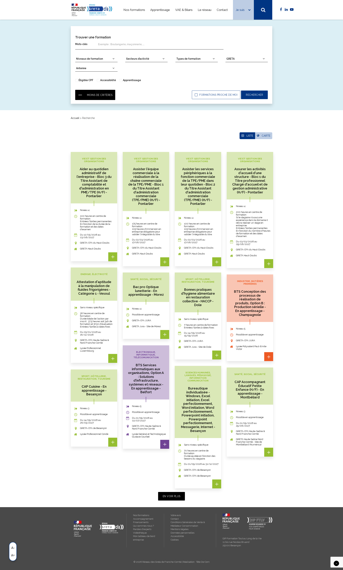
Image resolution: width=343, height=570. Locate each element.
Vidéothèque (140, 532)
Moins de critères (100, 95)
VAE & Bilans (184, 10)
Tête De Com (203, 562)
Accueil (75, 118)
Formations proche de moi (218, 94)
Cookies (175, 539)
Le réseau (204, 10)
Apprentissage (160, 10)
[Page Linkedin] (286, 10)
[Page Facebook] (281, 10)
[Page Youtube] (291, 10)
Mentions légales (179, 529)
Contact (222, 10)
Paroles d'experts (142, 529)
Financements (140, 522)
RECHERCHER (254, 94)
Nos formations (134, 10)
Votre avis (176, 515)
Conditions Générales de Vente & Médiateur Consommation (188, 524)
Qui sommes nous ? (143, 525)
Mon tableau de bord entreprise (144, 538)
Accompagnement (143, 519)
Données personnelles (182, 532)
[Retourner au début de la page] (336, 563)
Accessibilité (177, 536)
